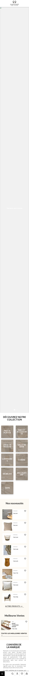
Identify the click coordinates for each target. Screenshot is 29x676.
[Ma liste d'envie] (22, 673)
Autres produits (12, 606)
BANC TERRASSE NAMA (15, 625)
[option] (14, 210)
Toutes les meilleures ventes (14, 634)
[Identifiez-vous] (17, 673)
